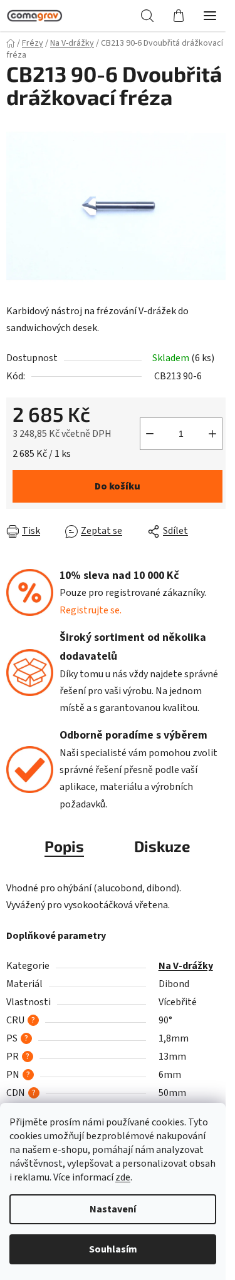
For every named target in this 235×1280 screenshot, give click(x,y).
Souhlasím (113, 1249)
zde (122, 1177)
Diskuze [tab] (162, 846)
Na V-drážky (186, 966)
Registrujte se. (91, 610)
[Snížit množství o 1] (149, 433)
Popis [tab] (64, 846)
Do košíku (117, 486)
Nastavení (113, 1209)
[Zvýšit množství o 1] (212, 433)
